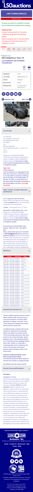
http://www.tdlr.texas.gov (19, 486)
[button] (29, 103)
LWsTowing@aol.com (11, 202)
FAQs (19, 446)
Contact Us (13, 444)
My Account (21, 444)
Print (29, 69)
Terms (14, 446)
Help (27, 444)
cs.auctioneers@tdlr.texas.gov (18, 487)
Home (6, 444)
